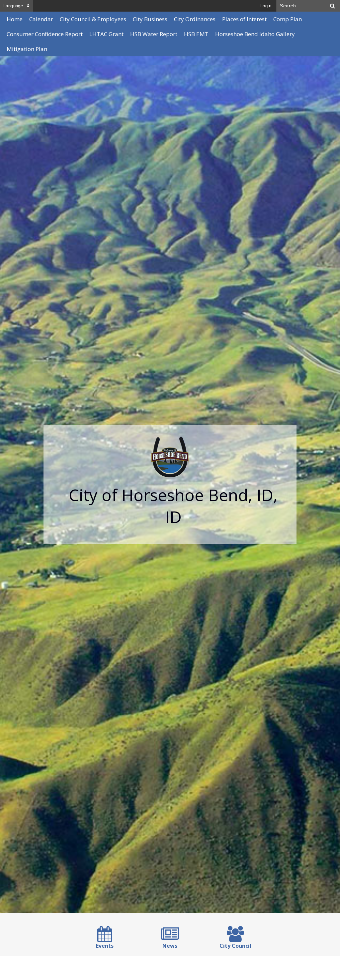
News (169, 945)
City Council (235, 945)
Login (265, 5)
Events (105, 945)
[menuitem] (14, 19)
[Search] (333, 6)
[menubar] (170, 34)
